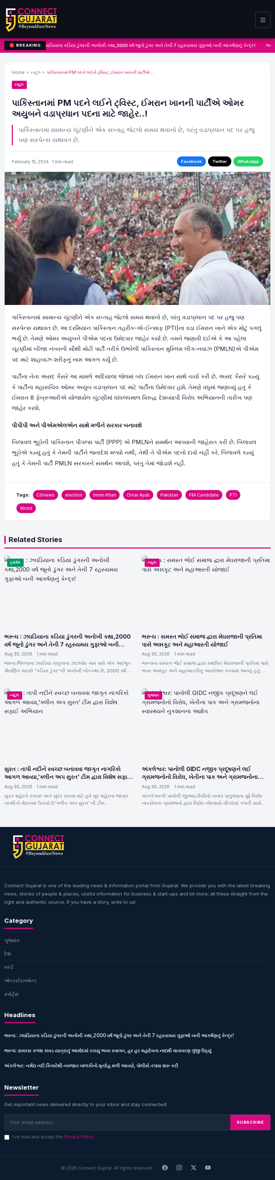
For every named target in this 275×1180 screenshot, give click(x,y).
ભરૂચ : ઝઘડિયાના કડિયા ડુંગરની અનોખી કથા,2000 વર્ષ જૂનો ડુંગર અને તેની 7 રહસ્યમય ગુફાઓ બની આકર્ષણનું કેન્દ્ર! (140, 45)
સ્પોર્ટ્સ (11, 994)
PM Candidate (204, 495)
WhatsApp (248, 161)
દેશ (7, 953)
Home (18, 72)
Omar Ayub (138, 495)
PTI (233, 495)
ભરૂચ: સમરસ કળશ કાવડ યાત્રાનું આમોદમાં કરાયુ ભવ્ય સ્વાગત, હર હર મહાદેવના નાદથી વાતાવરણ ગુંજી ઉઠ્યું (108, 1050)
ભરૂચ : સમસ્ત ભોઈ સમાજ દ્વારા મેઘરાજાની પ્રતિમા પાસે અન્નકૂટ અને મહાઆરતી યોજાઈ (202, 640)
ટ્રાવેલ (15, 562)
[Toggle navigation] (263, 20)
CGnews (45, 495)
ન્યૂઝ (35, 72)
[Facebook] (165, 1168)
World (26, 508)
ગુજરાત (153, 695)
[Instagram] (179, 1168)
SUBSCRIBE (250, 1122)
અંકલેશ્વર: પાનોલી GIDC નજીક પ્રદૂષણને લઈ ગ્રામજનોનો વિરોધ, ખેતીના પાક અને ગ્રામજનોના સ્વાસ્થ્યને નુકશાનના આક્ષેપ (200, 776)
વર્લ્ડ (8, 967)
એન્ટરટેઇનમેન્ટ (20, 980)
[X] (194, 1168)
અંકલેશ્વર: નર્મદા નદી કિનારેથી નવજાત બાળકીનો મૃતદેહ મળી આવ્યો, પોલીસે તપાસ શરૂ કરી (91, 1065)
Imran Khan (104, 495)
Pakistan (169, 495)
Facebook (191, 161)
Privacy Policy (79, 1136)
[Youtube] (208, 1168)
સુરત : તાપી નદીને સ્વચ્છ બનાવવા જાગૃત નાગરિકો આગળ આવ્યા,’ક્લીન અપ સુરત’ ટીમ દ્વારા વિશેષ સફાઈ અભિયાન (67, 776)
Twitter (219, 161)
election (73, 495)
